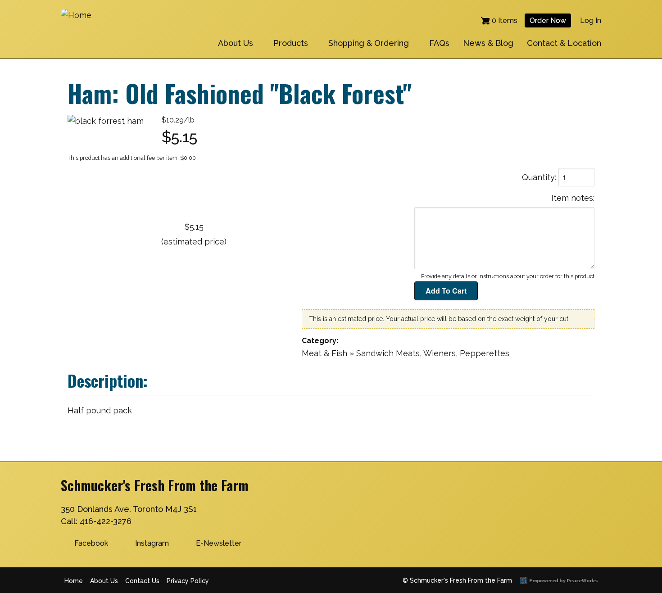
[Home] (76, 15)
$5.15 (194, 226)
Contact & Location (564, 43)
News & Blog (488, 43)
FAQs (439, 43)
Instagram (152, 543)
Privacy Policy (188, 580)
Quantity (538, 177)
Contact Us (142, 580)
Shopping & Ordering (368, 43)
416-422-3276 (105, 521)
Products (290, 43)
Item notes (572, 198)
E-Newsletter (218, 543)
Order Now (548, 20)
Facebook (91, 543)
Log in (590, 20)
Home (73, 580)
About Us (235, 43)
